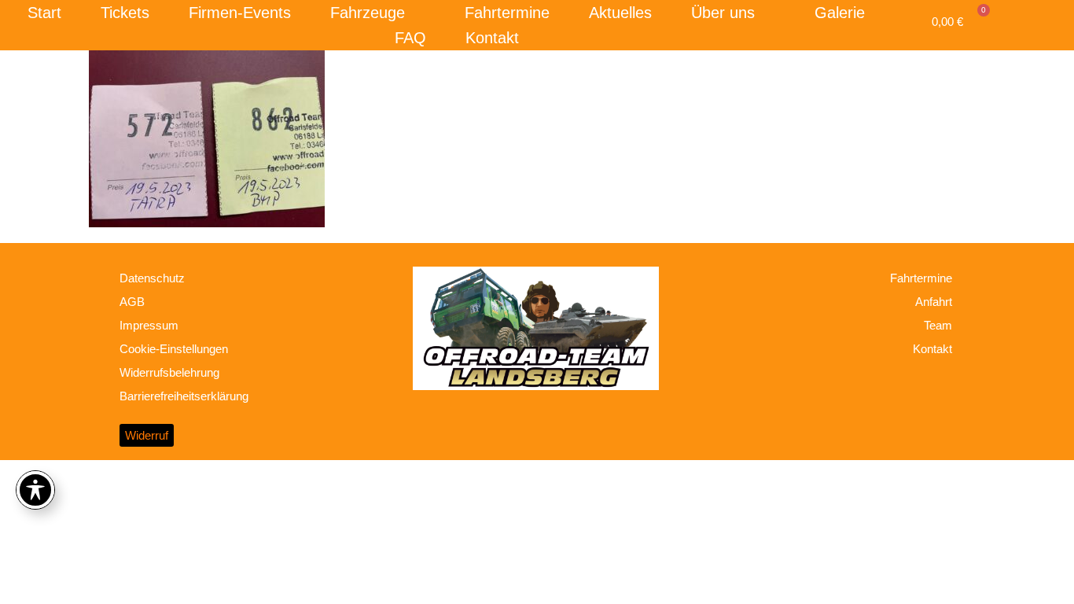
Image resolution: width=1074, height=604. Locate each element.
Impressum (149, 325)
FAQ (410, 37)
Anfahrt (933, 301)
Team (938, 325)
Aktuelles (620, 12)
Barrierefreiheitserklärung (184, 396)
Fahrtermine (507, 12)
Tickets (125, 12)
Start (44, 12)
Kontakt (492, 37)
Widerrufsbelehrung (169, 372)
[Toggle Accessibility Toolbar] (35, 490)
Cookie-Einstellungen (174, 348)
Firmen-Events (240, 12)
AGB (132, 301)
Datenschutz (152, 278)
